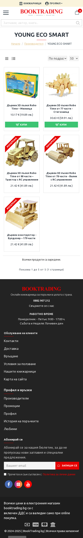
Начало (15, 43)
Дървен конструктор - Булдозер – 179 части (21, 236)
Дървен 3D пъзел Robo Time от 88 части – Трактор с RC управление (21, 176)
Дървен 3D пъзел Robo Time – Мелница (21, 107)
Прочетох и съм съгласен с (41, 474)
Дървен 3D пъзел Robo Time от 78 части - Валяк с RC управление (61, 176)
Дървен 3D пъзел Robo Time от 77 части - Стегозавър (61, 108)
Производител (33, 43)
